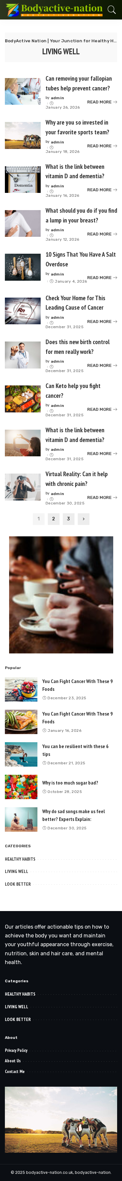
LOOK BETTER (18, 884)
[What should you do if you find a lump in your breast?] (23, 223)
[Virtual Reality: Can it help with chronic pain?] (23, 487)
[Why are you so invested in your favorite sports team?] (23, 135)
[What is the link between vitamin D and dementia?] (23, 179)
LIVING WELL (16, 871)
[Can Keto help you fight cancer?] (23, 398)
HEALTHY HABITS (20, 859)
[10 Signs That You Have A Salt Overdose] (23, 267)
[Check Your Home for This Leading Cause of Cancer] (23, 311)
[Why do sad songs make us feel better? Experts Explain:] (21, 819)
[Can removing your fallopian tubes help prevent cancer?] (23, 91)
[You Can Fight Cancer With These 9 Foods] (21, 689)
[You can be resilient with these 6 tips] (21, 754)
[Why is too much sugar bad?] (21, 787)
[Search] (110, 10)
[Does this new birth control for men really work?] (23, 355)
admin (57, 98)
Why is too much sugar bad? (70, 782)
